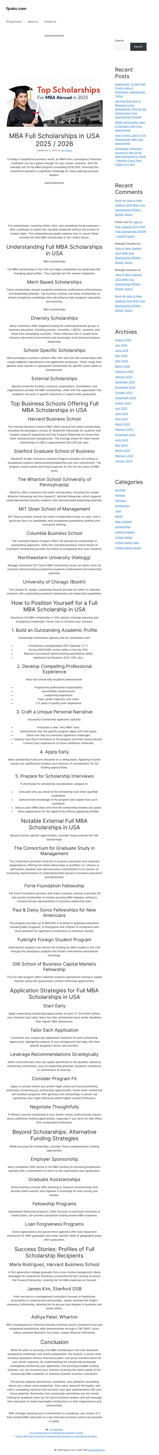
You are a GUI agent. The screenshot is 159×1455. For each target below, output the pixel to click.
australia (120, 490)
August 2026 (123, 340)
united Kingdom (125, 532)
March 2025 (122, 424)
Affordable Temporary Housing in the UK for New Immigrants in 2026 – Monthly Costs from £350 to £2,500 (130, 156)
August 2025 (123, 403)
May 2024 (121, 445)
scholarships (56, 1429)
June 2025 (121, 413)
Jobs (118, 511)
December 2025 (125, 382)
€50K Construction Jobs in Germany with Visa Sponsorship (130, 126)
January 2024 (123, 461)
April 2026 (121, 361)
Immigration (122, 505)
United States (123, 537)
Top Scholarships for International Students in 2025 (56, 1432)
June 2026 (121, 350)
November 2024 (125, 434)
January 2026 (123, 376)
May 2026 (121, 355)
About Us (33, 21)
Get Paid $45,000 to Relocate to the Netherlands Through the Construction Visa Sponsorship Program (130, 109)
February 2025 (124, 429)
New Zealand (123, 521)
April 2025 (121, 419)
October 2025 (123, 392)
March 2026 (122, 366)
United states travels (128, 548)
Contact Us (50, 21)
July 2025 (121, 408)
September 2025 (125, 397)
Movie (119, 516)
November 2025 (125, 387)
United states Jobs (127, 542)
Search (119, 40)
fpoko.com (16, 8)
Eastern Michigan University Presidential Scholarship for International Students (56, 1436)
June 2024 (121, 440)
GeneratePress (96, 1449)
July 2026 (121, 345)
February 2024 (124, 455)
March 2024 (122, 450)
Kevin (118, 200)
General (120, 495)
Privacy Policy (14, 21)
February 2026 (124, 371)
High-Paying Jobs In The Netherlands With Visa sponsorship (130, 139)
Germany (120, 500)
